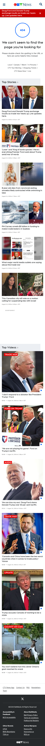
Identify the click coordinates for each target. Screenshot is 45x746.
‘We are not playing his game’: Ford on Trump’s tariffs (19, 450)
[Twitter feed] (22, 698)
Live (29, 71)
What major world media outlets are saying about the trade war (22, 263)
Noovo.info (28, 729)
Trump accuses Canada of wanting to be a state (21, 614)
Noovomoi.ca (29, 732)
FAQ (28, 687)
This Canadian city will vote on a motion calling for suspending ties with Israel (20, 299)
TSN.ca (5, 734)
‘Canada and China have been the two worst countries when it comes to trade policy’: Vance (22, 558)
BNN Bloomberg (9, 732)
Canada (17, 65)
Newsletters (35, 687)
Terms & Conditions (31, 718)
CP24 (5, 729)
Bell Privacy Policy (31, 715)
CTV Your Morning (14, 68)
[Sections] (4, 4)
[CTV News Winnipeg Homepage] (22, 4)
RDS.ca (26, 734)
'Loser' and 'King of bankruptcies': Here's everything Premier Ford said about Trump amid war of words (21, 152)
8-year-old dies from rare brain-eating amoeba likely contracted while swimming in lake (22, 190)
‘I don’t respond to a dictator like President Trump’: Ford (21, 396)
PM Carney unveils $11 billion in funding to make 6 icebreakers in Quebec (20, 227)
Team (5, 691)
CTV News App (8, 687)
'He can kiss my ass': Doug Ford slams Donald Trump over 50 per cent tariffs (19, 503)
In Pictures (32, 65)
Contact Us (20, 687)
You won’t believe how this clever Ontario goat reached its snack (20, 668)
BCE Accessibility (9, 717)
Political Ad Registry (31, 720)
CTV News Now (20, 71)
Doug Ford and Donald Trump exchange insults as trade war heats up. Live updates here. (22, 113)
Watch (24, 65)
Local (10, 65)
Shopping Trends (29, 68)
